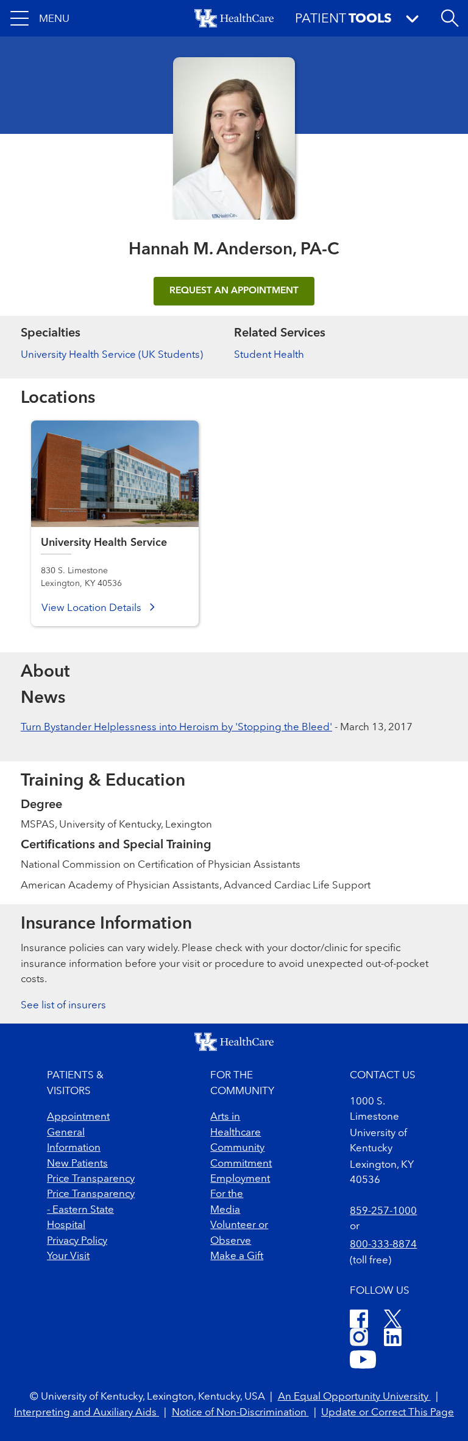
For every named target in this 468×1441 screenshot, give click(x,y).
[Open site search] (449, 18)
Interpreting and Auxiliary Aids (86, 1413)
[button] (40, 18)
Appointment (78, 1117)
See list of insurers (63, 1005)
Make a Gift (236, 1256)
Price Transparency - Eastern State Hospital (91, 1209)
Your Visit (68, 1256)
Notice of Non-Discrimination (240, 1413)
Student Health (269, 355)
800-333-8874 (383, 1245)
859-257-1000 (383, 1211)
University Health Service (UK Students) (112, 355)
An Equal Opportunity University (354, 1397)
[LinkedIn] (393, 1339)
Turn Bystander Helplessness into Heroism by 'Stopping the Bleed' (176, 727)
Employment (240, 1179)
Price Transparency (91, 1179)
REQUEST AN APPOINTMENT (234, 291)
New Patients (77, 1164)
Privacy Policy (77, 1241)
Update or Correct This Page (387, 1413)
